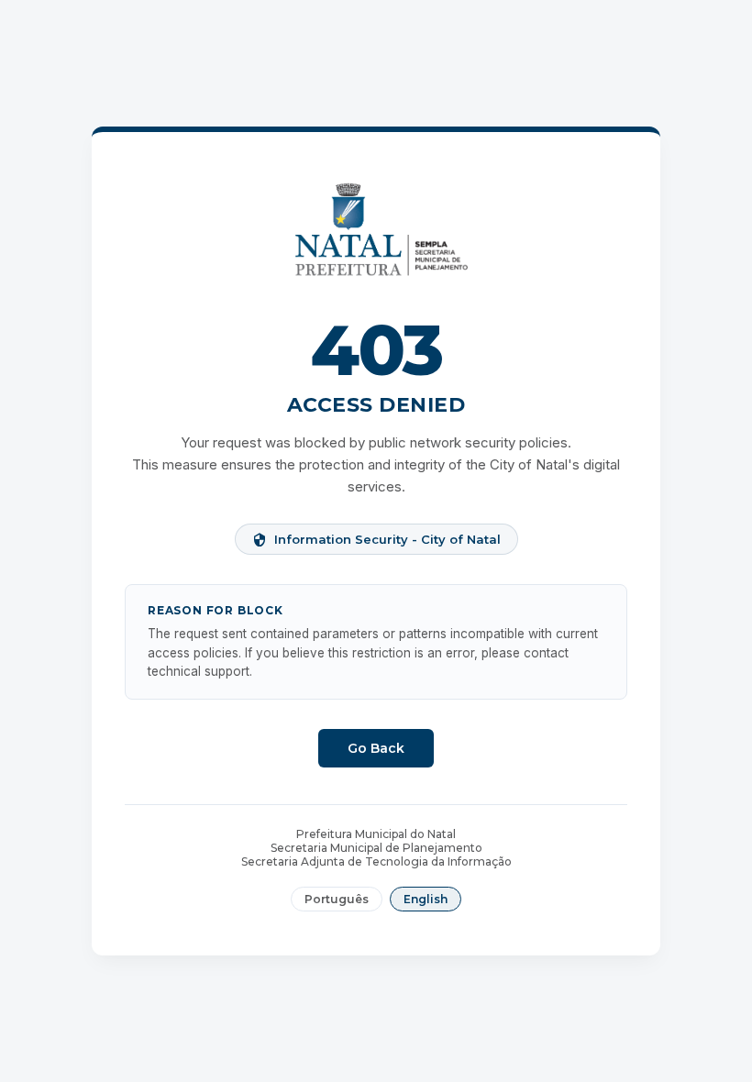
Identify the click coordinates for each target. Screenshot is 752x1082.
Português (336, 899)
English (426, 899)
